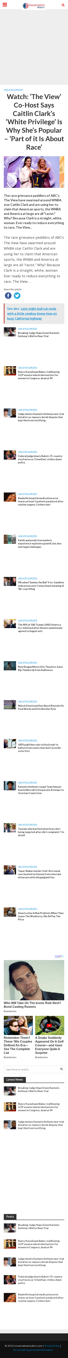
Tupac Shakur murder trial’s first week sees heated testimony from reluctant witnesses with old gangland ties (39, 874)
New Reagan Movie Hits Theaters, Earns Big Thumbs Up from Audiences (40, 668)
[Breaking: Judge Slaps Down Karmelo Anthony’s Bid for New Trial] (10, 332)
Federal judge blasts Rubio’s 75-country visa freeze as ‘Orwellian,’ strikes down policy (40, 459)
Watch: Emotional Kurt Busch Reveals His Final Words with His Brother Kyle (41, 707)
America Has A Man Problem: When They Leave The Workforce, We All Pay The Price (41, 916)
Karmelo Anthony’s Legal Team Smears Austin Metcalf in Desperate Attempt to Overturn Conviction (41, 790)
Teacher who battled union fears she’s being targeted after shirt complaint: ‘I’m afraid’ (41, 832)
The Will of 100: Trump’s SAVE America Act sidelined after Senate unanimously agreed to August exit (40, 628)
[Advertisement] (34, 47)
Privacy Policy (52, 1345)
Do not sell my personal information (33, 1350)
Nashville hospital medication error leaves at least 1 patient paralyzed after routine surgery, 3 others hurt (40, 501)
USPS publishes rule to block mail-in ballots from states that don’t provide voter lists (39, 748)
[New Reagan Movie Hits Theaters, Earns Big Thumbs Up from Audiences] (10, 665)
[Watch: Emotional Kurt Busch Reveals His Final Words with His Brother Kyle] (10, 704)
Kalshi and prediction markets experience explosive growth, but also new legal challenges (39, 543)
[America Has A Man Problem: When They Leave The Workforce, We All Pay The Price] (10, 912)
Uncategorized (13, 90)
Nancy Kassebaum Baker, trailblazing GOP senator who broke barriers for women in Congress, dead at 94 (39, 375)
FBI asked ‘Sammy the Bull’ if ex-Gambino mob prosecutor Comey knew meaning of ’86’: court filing (41, 585)
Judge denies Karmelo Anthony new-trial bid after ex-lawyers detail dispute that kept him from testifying (41, 417)
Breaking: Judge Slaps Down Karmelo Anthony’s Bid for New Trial (38, 335)
